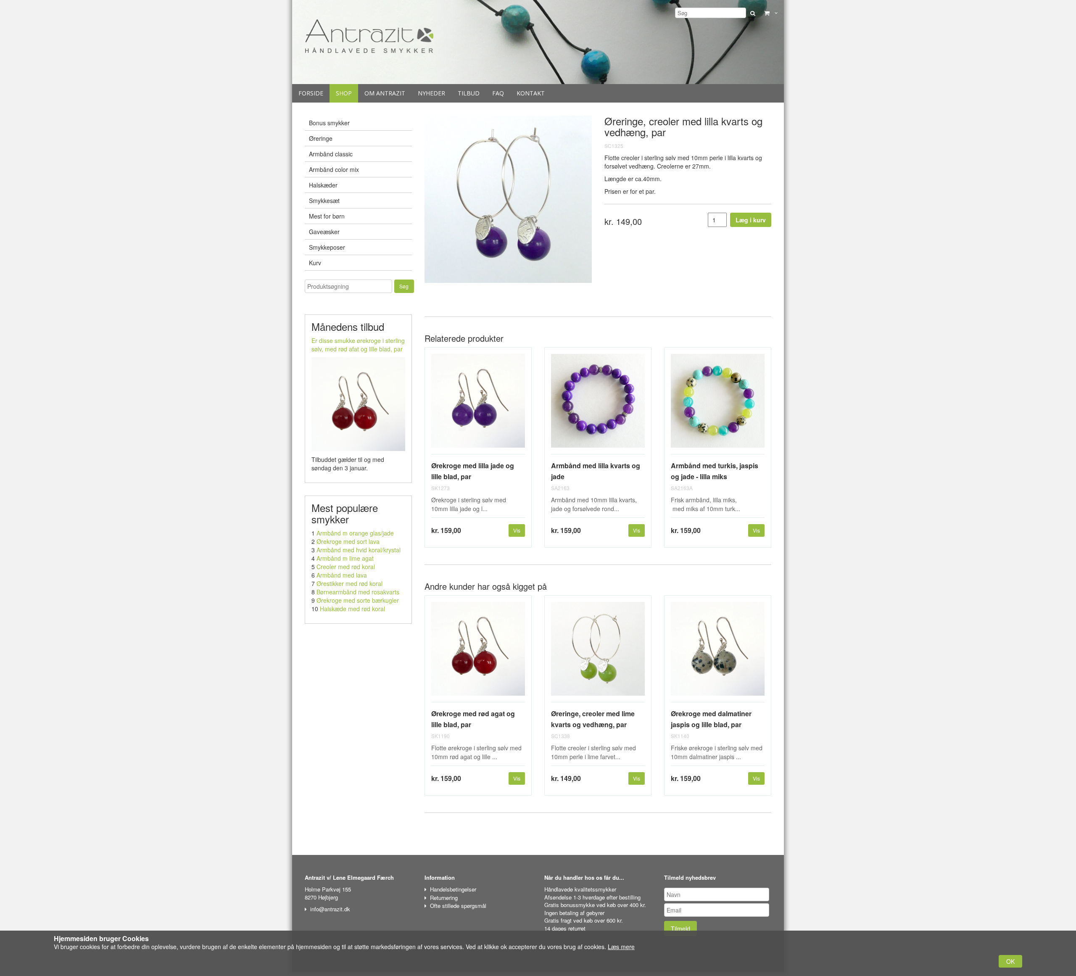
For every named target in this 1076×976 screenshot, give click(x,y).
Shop (344, 93)
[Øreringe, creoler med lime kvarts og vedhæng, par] (598, 652)
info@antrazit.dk (330, 909)
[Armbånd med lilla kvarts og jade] (598, 404)
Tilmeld (680, 928)
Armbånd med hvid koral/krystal (358, 550)
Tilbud (469, 93)
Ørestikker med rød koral (349, 583)
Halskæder (323, 185)
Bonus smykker (329, 123)
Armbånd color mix (334, 169)
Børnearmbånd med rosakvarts (357, 592)
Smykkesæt (324, 200)
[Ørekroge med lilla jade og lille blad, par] (478, 404)
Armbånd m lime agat (345, 558)
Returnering (444, 898)
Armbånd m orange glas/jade (355, 533)
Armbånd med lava (341, 575)
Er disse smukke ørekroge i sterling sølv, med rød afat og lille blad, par (358, 344)
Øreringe (320, 138)
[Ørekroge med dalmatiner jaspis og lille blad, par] (718, 652)
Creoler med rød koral (345, 566)
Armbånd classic (331, 154)
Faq (498, 93)
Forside (310, 93)
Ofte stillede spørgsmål (458, 906)
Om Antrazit (384, 93)
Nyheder (431, 93)
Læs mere (621, 946)
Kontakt (531, 93)
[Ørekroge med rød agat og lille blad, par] (478, 652)
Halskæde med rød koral (352, 608)
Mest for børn (327, 216)
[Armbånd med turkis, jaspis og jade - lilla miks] (718, 404)
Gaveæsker (324, 231)
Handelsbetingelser (453, 889)
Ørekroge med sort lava (348, 541)
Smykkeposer (327, 247)
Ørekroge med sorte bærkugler (357, 600)
